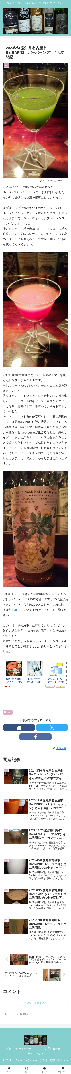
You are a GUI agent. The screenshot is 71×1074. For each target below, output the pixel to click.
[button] (64, 686)
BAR (9, 712)
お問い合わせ (52, 1048)
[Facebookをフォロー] (35, 736)
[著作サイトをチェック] (19, 727)
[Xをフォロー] (52, 727)
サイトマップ (35, 1053)
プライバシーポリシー (18, 1048)
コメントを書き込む (35, 1003)
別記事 (13, 609)
